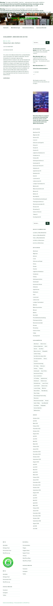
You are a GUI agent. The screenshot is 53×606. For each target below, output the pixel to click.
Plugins (24, 548)
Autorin (35, 348)
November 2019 (36, 485)
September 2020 (37, 459)
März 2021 (35, 444)
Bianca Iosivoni (37, 351)
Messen (35, 191)
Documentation (26, 545)
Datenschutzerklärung (28, 27)
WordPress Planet (27, 560)
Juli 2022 (35, 420)
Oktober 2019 (36, 487)
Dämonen (42, 366)
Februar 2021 (36, 446)
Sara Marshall (45, 403)
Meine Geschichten (37, 188)
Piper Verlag (36, 393)
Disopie (35, 147)
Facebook (5, 590)
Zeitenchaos (41, 240)
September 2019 (37, 490)
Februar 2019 (36, 508)
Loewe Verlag (37, 388)
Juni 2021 (35, 438)
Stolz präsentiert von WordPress (21, 602)
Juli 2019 (35, 495)
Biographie (44, 351)
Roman (46, 400)
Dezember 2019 (36, 482)
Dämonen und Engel (37, 142)
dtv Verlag (36, 366)
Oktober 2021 (36, 431)
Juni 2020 (35, 467)
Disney (34, 145)
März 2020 (35, 474)
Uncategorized (36, 217)
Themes (25, 555)
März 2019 (35, 505)
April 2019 (35, 503)
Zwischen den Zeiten (11, 43)
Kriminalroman (37, 383)
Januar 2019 (35, 510)
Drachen (35, 150)
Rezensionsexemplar (38, 204)
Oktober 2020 (36, 456)
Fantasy (35, 158)
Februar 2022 (36, 426)
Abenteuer (35, 132)
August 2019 (36, 492)
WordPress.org (6, 553)
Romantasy (35, 209)
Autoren (35, 137)
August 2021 (36, 433)
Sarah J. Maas (37, 403)
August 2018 (36, 523)
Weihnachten (37, 410)
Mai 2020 (35, 469)
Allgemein (35, 135)
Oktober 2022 (36, 418)
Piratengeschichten (37, 201)
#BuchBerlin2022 (42, 232)
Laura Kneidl (36, 385)
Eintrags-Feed (6, 548)
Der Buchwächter (38, 358)
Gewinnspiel (36, 163)
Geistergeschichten (37, 160)
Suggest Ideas (26, 550)
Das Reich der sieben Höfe (40, 356)
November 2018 (36, 515)
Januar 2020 (36, 479)
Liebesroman (36, 181)
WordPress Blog (26, 558)
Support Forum (26, 553)
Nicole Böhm (37, 390)
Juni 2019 (35, 497)
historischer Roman (37, 165)
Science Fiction (36, 211)
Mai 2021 (35, 441)
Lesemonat (35, 178)
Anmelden (5, 545)
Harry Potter (44, 371)
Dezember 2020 (37, 451)
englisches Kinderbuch (38, 152)
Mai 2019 (35, 500)
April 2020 (35, 472)
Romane (35, 206)
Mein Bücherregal (15, 27)
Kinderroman (44, 380)
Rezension (36, 398)
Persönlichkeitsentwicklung (39, 199)
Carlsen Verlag (37, 353)
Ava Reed (41, 348)
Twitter (4, 595)
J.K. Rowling (36, 378)
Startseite (5, 27)
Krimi (34, 176)
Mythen (35, 194)
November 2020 (37, 454)
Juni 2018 (35, 528)
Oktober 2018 (36, 518)
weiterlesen (6, 78)
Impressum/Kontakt (41, 27)
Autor (46, 346)
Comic (34, 140)
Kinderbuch (35, 173)
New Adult (35, 196)
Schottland (36, 405)
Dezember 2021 (36, 428)
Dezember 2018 (36, 513)
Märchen (35, 186)
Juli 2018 (35, 526)
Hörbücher (35, 168)
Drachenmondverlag (38, 363)
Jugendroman (36, 170)
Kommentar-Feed (7, 550)
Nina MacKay (44, 390)
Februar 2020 (36, 477)
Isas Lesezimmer (24, 18)
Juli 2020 (35, 464)
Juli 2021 (35, 436)
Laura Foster (45, 383)
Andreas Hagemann (38, 346)
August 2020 (36, 461)
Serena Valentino (38, 408)
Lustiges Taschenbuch (38, 183)
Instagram (5, 592)
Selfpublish (43, 405)
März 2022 (35, 423)
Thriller (34, 214)
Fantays (41, 368)
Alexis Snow (43, 343)
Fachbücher (35, 155)
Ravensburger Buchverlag (40, 395)
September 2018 (37, 520)
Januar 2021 (35, 449)
